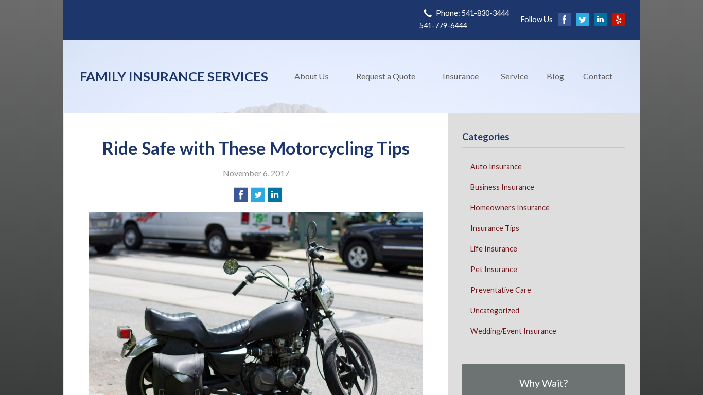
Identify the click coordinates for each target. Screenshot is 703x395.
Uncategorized (494, 310)
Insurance (461, 76)
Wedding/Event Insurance (513, 331)
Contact (597, 76)
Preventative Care (500, 289)
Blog (555, 76)
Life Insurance (493, 248)
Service (514, 76)
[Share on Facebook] (241, 195)
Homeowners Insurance (510, 207)
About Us (311, 76)
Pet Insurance (493, 269)
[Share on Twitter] (258, 195)
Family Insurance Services (174, 76)
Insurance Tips (494, 228)
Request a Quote (385, 76)
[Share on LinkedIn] (275, 195)
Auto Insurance (496, 166)
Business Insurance (502, 187)
